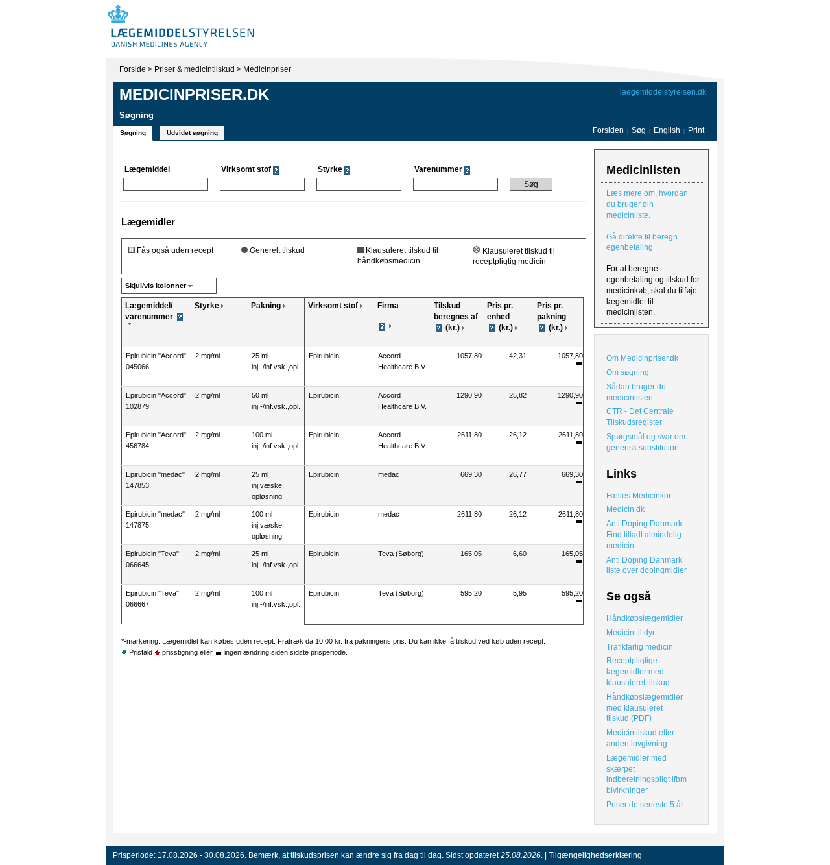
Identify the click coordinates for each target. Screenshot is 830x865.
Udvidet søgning (192, 132)
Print (696, 130)
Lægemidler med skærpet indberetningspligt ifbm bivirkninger (646, 774)
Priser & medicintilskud (194, 69)
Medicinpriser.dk (194, 94)
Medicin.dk (625, 509)
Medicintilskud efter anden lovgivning (640, 738)
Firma (388, 305)
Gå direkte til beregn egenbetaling (642, 242)
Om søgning (627, 372)
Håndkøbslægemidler (644, 618)
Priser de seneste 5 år (644, 804)
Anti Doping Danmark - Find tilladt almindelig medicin (646, 534)
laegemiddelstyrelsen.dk (663, 92)
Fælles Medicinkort (639, 495)
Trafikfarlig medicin (639, 647)
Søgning (133, 132)
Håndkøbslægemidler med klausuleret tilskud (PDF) (644, 708)
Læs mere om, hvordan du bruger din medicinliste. (647, 204)
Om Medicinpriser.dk (642, 358)
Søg (639, 130)
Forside (132, 69)
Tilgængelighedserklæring (595, 855)
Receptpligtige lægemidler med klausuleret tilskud (638, 671)
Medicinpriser (267, 69)
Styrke (207, 305)
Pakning (266, 305)
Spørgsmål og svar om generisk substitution (645, 442)
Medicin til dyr (630, 632)
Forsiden (608, 130)
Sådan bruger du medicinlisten (636, 392)
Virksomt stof (333, 305)
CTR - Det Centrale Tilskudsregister (640, 417)
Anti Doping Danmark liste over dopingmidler (646, 565)
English (668, 130)
